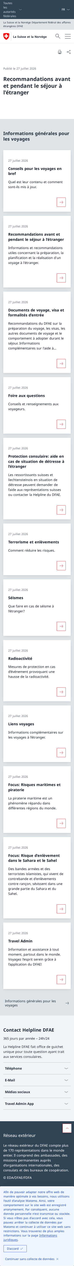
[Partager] (68, 51)
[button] (67, 1128)
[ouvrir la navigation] (68, 36)
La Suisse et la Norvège (30, 37)
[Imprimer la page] (59, 51)
